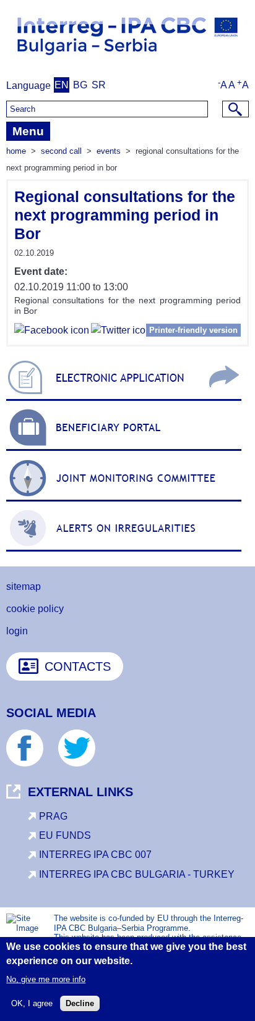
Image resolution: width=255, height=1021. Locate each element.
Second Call (61, 151)
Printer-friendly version (193, 330)
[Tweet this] (121, 332)
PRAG (53, 816)
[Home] (127, 59)
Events (109, 151)
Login (17, 631)
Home (16, 151)
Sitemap (23, 586)
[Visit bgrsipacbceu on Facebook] (51, 332)
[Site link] (123, 400)
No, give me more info (45, 979)
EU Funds (65, 835)
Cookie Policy (35, 608)
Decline (80, 1003)
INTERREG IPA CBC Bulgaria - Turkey (137, 874)
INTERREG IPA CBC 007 (95, 854)
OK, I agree (32, 1003)
